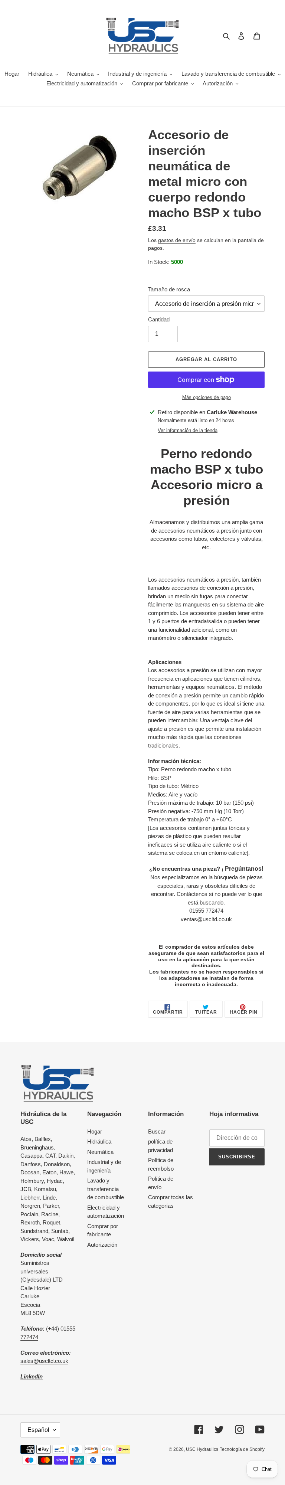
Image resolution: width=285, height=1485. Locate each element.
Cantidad (159, 319)
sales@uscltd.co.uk (44, 1361)
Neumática (100, 1152)
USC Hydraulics (202, 1449)
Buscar (157, 1131)
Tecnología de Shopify (242, 1449)
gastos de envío (177, 240)
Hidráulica (99, 1141)
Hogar (94, 1131)
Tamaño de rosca (169, 289)
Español (38, 1430)
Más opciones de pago (206, 397)
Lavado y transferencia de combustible (105, 1188)
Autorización (102, 1245)
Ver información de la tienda (187, 430)
